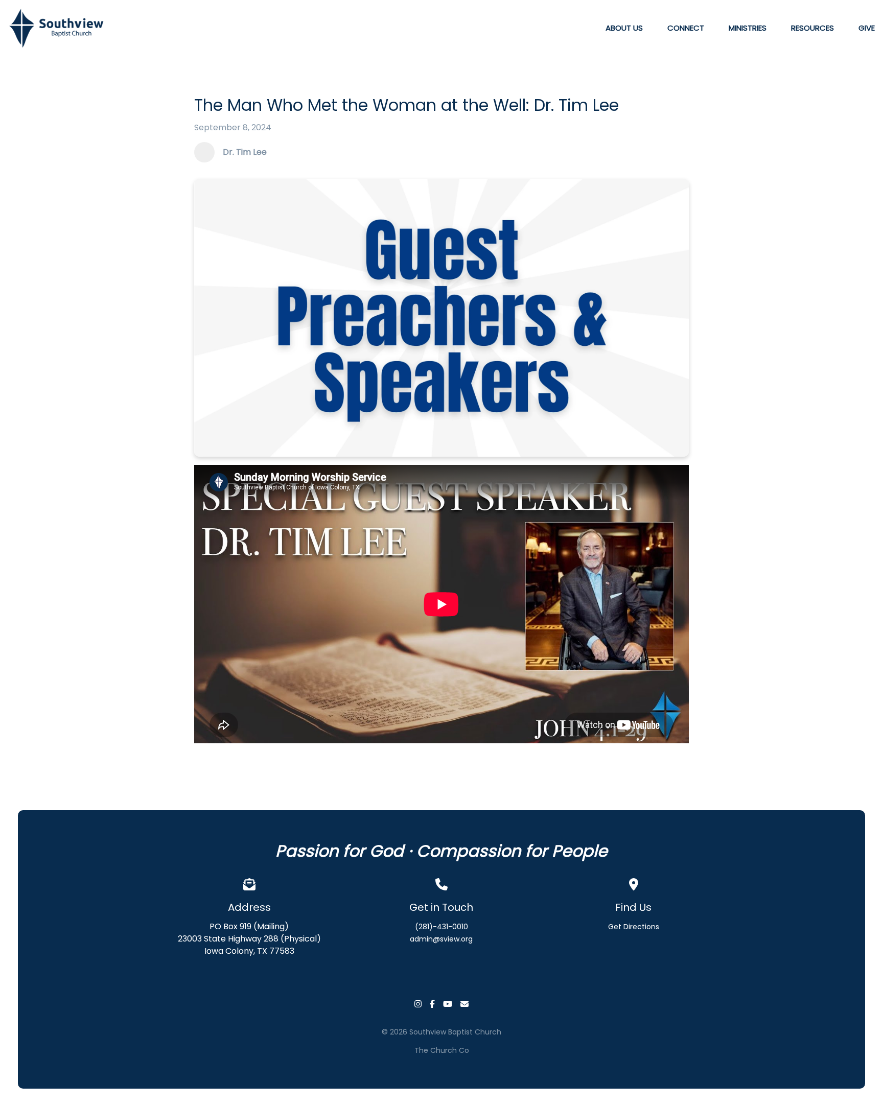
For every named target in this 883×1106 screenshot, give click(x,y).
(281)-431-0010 (441, 927)
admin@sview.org (441, 939)
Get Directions (633, 927)
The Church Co (441, 1050)
